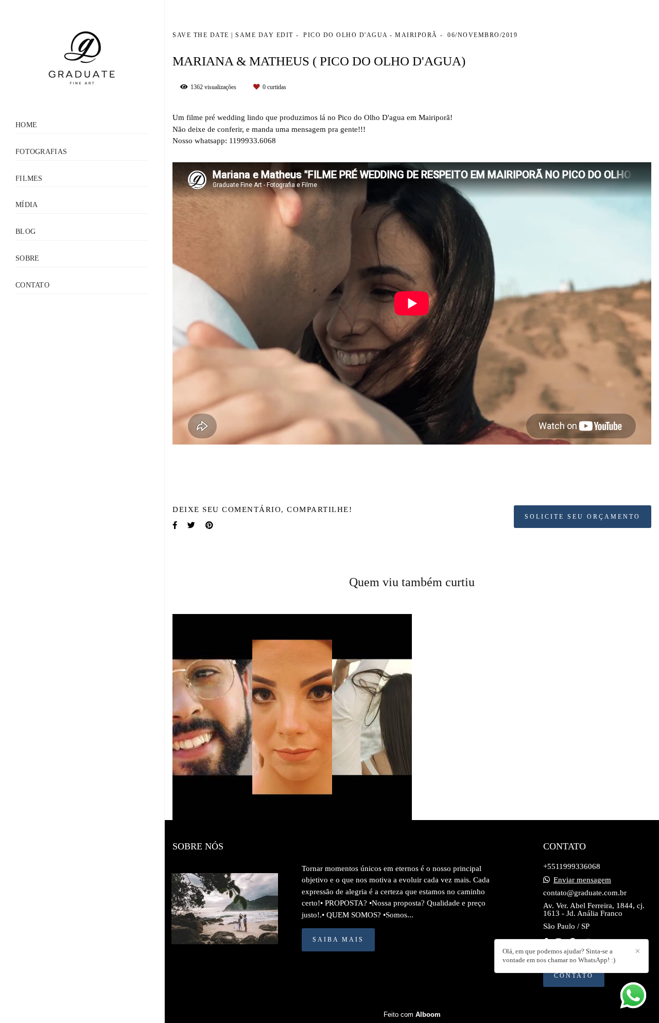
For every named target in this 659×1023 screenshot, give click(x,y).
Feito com (412, 1014)
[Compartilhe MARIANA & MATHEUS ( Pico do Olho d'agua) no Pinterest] (209, 525)
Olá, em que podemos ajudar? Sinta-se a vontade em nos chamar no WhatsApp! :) (558, 955)
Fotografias (41, 152)
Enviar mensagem (582, 880)
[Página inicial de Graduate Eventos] (82, 60)
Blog (25, 231)
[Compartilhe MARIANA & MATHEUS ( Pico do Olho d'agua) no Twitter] (191, 525)
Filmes (29, 178)
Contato (32, 285)
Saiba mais (338, 939)
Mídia (26, 205)
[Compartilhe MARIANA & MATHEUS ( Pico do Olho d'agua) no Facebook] (174, 525)
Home (26, 125)
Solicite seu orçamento (582, 516)
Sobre (27, 258)
